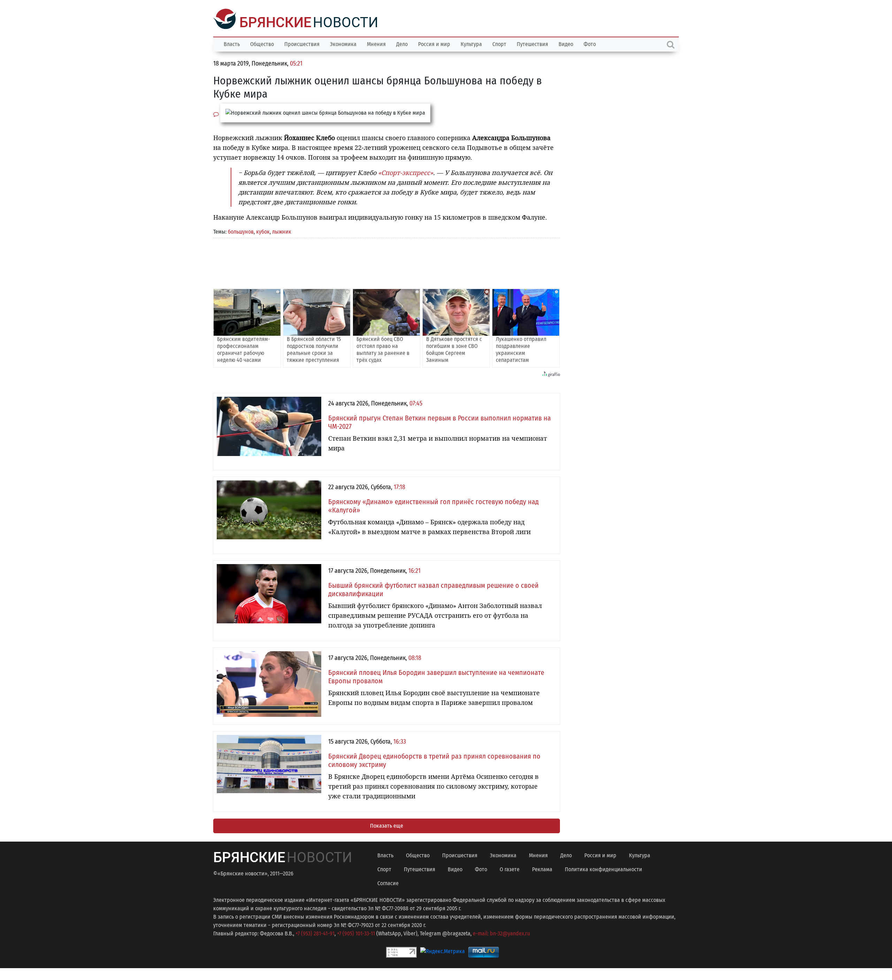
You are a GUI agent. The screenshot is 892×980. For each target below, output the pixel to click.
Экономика (343, 43)
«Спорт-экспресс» (405, 172)
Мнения (376, 43)
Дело (402, 43)
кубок (263, 231)
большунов (241, 231)
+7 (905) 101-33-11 (356, 932)
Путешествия (532, 43)
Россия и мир (434, 43)
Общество (262, 43)
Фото (590, 43)
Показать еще (386, 825)
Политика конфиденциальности (603, 868)
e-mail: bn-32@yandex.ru (501, 932)
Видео (566, 43)
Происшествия (302, 43)
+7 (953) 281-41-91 (314, 932)
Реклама (542, 868)
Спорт (499, 43)
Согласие (388, 882)
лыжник (281, 231)
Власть (232, 43)
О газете (510, 868)
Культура (471, 43)
